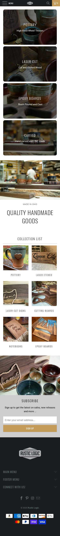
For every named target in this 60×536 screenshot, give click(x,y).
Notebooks (15, 332)
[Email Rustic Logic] (38, 498)
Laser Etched (44, 260)
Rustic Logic (33, 508)
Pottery (15, 260)
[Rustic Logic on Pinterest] (27, 498)
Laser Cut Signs (15, 296)
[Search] (48, 3)
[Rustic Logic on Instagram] (32, 498)
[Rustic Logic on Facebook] (21, 498)
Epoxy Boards (44, 332)
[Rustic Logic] (30, 3)
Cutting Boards (44, 296)
